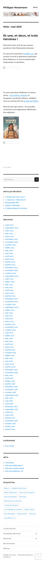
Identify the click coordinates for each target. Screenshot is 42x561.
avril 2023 (9, 290)
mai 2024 (9, 253)
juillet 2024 (9, 248)
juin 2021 (9, 338)
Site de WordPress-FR (14, 471)
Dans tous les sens (26, 492)
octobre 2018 (10, 392)
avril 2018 (9, 404)
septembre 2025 (11, 228)
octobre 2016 (10, 424)
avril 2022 (9, 319)
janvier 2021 (10, 350)
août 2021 (9, 333)
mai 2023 (9, 287)
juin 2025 (9, 233)
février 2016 (10, 426)
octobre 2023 (10, 273)
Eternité (22, 497)
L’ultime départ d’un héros (16, 208)
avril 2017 (9, 412)
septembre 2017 (11, 409)
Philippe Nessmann (15, 7)
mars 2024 (9, 259)
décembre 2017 (11, 407)
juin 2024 (9, 251)
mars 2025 (9, 236)
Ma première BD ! (12, 203)
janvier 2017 (10, 418)
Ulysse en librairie (12, 205)
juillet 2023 (9, 282)
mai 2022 (9, 316)
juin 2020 (9, 358)
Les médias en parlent (13, 509)
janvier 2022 (10, 324)
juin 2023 (9, 285)
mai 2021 (9, 341)
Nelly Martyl (29, 509)
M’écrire (6, 548)
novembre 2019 (11, 372)
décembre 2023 (11, 268)
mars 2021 (9, 347)
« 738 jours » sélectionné (15, 200)
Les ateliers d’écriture (12, 534)
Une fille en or (28, 54)
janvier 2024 (10, 265)
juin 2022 (9, 313)
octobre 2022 (10, 304)
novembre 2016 (11, 421)
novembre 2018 (11, 389)
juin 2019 (9, 375)
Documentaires (10, 497)
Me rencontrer (9, 543)
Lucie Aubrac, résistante (19, 95)
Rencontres (22, 514)
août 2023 (9, 279)
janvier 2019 (10, 384)
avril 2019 (9, 378)
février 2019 (10, 381)
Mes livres (7, 539)
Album (7, 488)
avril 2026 (9, 225)
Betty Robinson (10, 492)
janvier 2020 (10, 367)
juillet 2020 (9, 355)
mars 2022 (9, 321)
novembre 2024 (11, 242)
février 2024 (10, 262)
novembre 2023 (11, 270)
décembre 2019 (11, 370)
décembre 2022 (11, 299)
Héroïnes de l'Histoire (12, 501)
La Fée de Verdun (11, 505)
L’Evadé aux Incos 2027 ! (15, 197)
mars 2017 (9, 415)
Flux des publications (13, 465)
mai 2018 (9, 401)
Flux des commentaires (14, 468)
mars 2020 (9, 364)
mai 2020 (9, 361)
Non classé (9, 446)
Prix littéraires (9, 514)
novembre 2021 (11, 327)
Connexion (9, 463)
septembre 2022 (11, 307)
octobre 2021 (10, 330)
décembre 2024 (11, 239)
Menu (35, 7)
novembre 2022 (11, 302)
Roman (32, 514)
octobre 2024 (10, 245)
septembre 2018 (11, 395)
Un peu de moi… (10, 529)
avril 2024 (9, 256)
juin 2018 (9, 398)
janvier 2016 (10, 429)
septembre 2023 (11, 276)
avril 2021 (9, 344)
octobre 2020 (10, 353)
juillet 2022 (9, 310)
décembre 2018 (11, 387)
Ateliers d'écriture (19, 488)
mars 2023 (9, 293)
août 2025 (9, 231)
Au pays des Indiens (31, 101)
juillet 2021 (9, 336)
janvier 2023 (10, 296)
